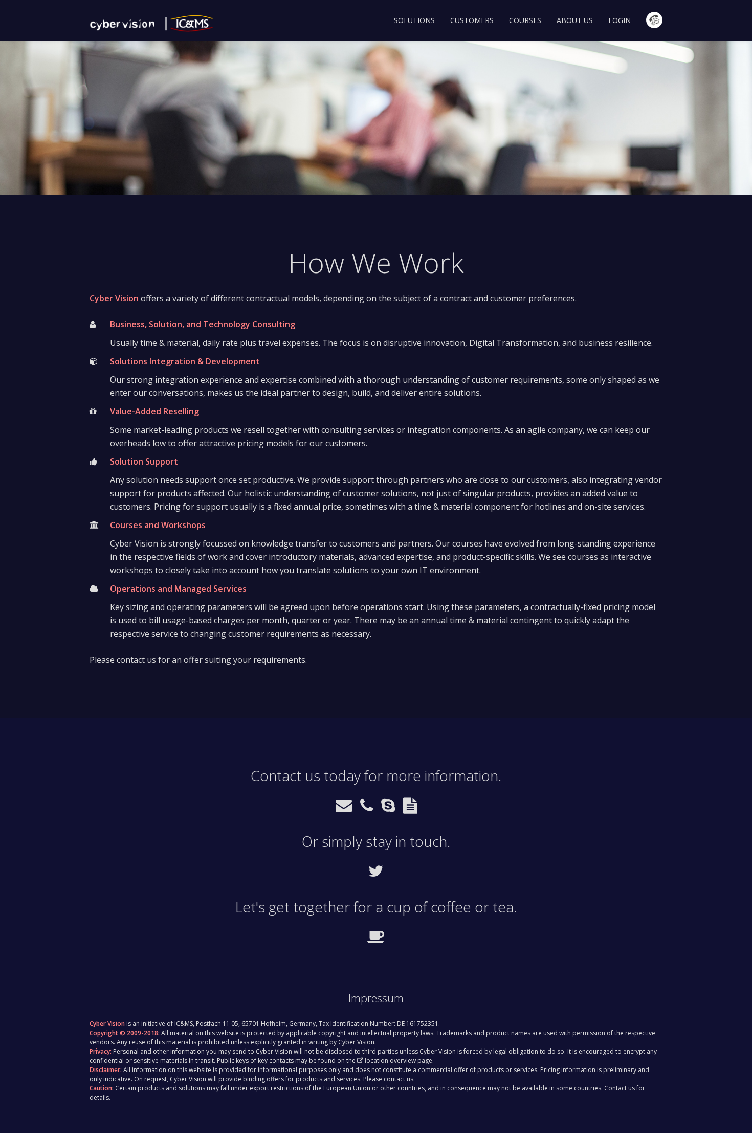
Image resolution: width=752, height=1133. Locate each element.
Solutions (414, 20)
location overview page (398, 1060)
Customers (472, 20)
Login (619, 20)
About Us (575, 20)
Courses (525, 20)
